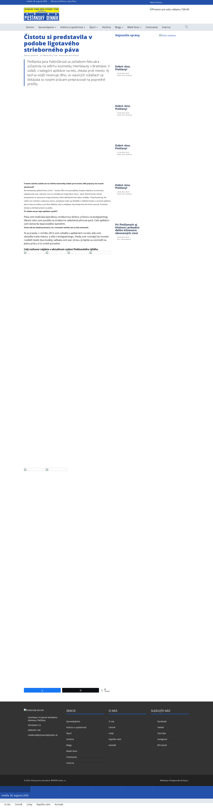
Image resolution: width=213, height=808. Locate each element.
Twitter (160, 727)
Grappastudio (174, 780)
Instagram (162, 739)
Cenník (112, 727)
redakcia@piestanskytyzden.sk (43, 735)
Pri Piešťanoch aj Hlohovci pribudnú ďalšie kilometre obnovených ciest (127, 229)
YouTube (161, 733)
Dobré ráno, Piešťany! (123, 68)
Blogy (118, 27)
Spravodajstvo (46, 27)
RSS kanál (162, 745)
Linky (111, 733)
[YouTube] (177, 2)
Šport (93, 27)
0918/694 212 (34, 725)
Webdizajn (164, 780)
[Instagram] (182, 2)
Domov (30, 27)
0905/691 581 (34, 730)
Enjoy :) (185, 780)
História (106, 27)
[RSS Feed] (187, 2)
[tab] (15, 789)
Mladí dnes (133, 27)
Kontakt (112, 745)
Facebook (161, 721)
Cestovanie (152, 27)
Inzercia (166, 27)
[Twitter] (171, 2)
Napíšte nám (115, 739)
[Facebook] (166, 2)
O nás (111, 721)
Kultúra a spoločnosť (72, 27)
